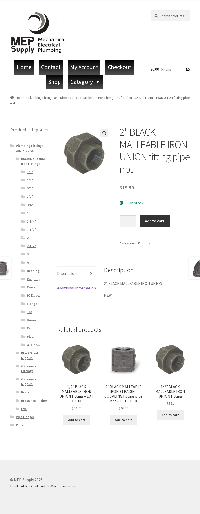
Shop (54, 81)
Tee (29, 312)
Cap (30, 328)
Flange (32, 303)
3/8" (30, 188)
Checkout (119, 67)
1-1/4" (31, 221)
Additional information (76, 287)
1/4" (30, 180)
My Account (84, 67)
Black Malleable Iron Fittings (95, 97)
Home (24, 67)
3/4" (30, 205)
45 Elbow (33, 345)
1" (28, 213)
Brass (25, 392)
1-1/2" (31, 229)
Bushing (33, 271)
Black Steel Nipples (29, 355)
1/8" (30, 172)
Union (146, 243)
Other (20, 425)
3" (28, 254)
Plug (30, 336)
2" (120, 97)
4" (28, 262)
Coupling (33, 279)
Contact (50, 67)
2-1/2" (31, 246)
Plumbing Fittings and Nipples (49, 97)
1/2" (30, 196)
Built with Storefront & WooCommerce (43, 486)
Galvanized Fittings (29, 368)
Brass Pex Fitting (34, 400)
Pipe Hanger (25, 417)
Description (67, 273)
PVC (24, 409)
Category (81, 81)
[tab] (76, 274)
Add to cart (154, 220)
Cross (31, 287)
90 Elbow (33, 295)
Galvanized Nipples (29, 381)
